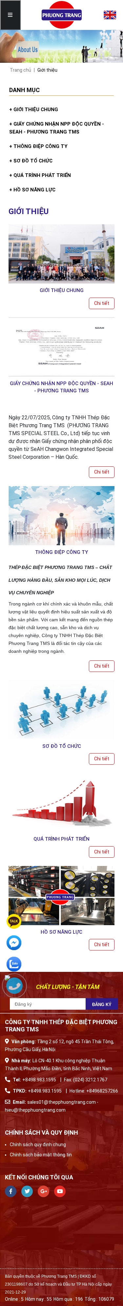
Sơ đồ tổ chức (61, 746)
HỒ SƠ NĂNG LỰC (61, 932)
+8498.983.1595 (39, 1079)
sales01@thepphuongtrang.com (62, 1102)
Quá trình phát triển (61, 839)
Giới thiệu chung (62, 290)
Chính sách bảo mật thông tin (41, 1154)
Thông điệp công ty (61, 552)
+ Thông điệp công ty (38, 146)
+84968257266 (102, 1091)
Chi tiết (101, 303)
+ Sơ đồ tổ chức (30, 161)
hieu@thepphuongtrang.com (35, 1110)
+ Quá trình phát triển (40, 175)
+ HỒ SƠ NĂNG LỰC (32, 190)
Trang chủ (20, 70)
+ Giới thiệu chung (33, 109)
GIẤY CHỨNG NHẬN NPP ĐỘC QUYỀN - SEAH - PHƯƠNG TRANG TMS (61, 387)
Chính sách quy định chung (38, 1144)
